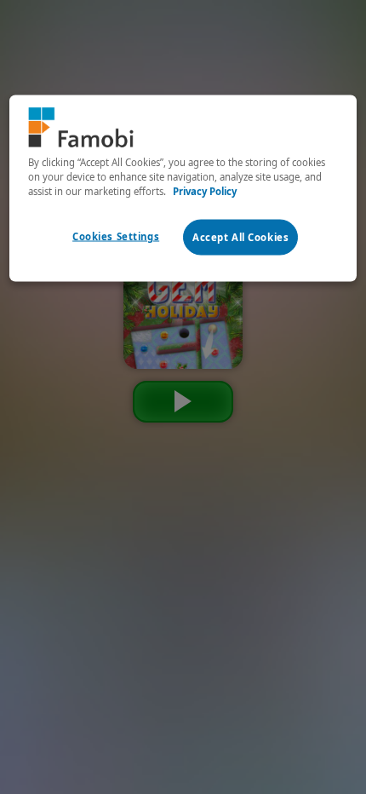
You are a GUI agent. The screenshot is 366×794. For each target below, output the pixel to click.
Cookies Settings (115, 236)
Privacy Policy (205, 190)
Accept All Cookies (240, 237)
